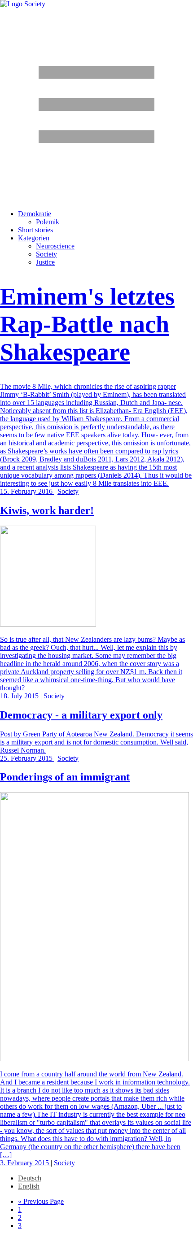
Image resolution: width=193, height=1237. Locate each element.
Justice (45, 262)
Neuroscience (55, 246)
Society (46, 254)
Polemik (47, 222)
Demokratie (34, 214)
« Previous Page (41, 1201)
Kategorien (33, 238)
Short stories (35, 230)
